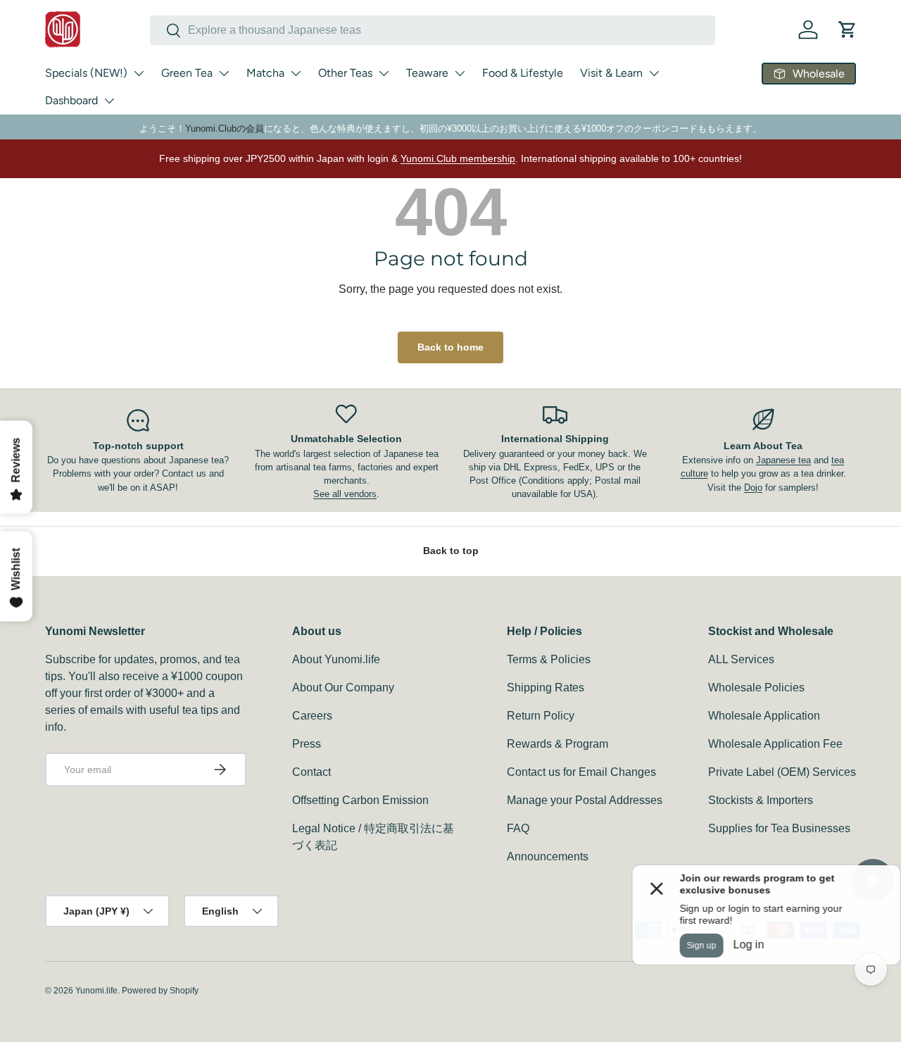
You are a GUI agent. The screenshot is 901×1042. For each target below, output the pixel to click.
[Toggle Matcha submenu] (295, 73)
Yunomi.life (96, 991)
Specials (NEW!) (86, 73)
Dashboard (71, 100)
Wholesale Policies (756, 687)
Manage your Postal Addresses (584, 800)
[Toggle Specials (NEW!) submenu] (138, 73)
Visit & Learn (611, 73)
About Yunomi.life (336, 659)
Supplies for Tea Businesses (779, 828)
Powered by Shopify (160, 991)
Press (306, 744)
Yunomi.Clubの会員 (224, 128)
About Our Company (343, 687)
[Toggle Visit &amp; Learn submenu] (653, 73)
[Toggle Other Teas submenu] (383, 73)
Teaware (427, 73)
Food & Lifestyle (522, 73)
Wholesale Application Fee (775, 744)
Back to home (450, 347)
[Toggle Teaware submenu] (459, 73)
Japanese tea (783, 460)
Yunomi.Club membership (458, 158)
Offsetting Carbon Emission (360, 800)
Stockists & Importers (760, 800)
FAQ (518, 828)
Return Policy (540, 716)
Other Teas (345, 73)
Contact (311, 772)
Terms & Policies (549, 659)
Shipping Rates (545, 687)
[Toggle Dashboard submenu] (109, 100)
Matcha (265, 73)
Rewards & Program (557, 744)
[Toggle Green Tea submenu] (223, 73)
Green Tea (187, 73)
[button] (847, 29)
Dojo (753, 487)
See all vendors (345, 494)
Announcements (547, 856)
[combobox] (432, 30)
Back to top (451, 550)
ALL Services (741, 659)
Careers (312, 716)
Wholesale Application (764, 716)
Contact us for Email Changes (581, 772)
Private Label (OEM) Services (782, 772)
